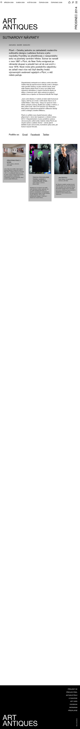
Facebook (73, 704)
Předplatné (72, 710)
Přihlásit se (72, 689)
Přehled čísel (71, 692)
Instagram (73, 707)
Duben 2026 (20, 2)
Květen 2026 (31, 2)
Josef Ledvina (12, 45)
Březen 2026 (8, 2)
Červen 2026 (43, 2)
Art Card (73, 701)
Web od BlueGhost (76, 722)
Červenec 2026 (56, 2)
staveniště (19, 45)
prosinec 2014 (26, 45)
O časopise (73, 698)
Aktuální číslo (71, 695)
